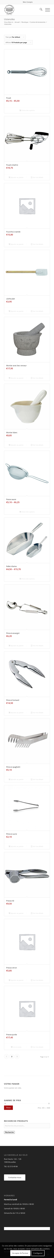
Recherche (9, 1132)
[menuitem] (27, 2)
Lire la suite (17, 1047)
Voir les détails (37, 177)
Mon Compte (28, 2)
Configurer (38, 1253)
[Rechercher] (39, 9)
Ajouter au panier (17, 177)
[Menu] (46, 9)
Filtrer (8, 1107)
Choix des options (28, 110)
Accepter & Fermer (20, 1253)
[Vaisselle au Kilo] (22, 9)
